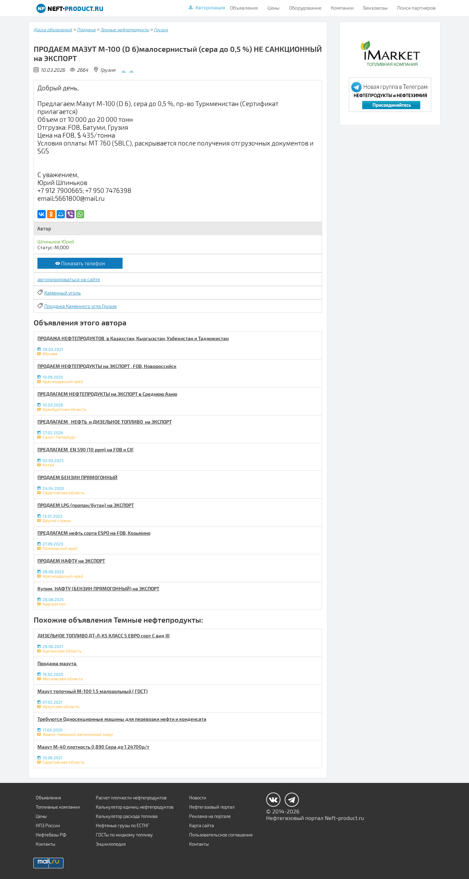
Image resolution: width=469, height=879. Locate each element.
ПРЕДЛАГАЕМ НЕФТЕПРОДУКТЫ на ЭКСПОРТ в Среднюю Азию (107, 394)
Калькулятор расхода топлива (127, 816)
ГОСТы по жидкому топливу (124, 834)
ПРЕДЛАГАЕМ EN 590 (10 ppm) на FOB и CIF (85, 449)
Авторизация (210, 7)
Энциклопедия (111, 844)
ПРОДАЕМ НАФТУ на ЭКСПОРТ (71, 561)
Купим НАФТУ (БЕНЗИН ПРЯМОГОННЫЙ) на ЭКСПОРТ (98, 588)
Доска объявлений (53, 29)
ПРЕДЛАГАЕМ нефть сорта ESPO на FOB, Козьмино (93, 533)
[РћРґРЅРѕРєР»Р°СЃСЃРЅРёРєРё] (51, 214)
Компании (342, 8)
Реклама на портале (210, 816)
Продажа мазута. (57, 663)
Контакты (45, 844)
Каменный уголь (62, 293)
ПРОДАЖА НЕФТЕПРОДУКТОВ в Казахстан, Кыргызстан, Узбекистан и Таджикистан (133, 338)
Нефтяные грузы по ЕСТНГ (122, 825)
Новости (197, 797)
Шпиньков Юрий (55, 241)
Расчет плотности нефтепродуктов (131, 797)
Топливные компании (58, 807)
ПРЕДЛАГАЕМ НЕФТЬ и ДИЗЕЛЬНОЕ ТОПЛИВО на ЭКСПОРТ (104, 422)
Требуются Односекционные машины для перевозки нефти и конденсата (121, 719)
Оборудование (305, 8)
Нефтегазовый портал (212, 807)
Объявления (244, 8)
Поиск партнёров (416, 8)
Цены (273, 8)
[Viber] (70, 214)
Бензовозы (375, 8)
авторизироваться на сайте (68, 279)
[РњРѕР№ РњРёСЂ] (61, 214)
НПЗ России (48, 825)
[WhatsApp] (80, 214)
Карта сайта (201, 825)
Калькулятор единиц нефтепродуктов (134, 807)
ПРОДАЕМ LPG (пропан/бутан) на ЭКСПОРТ (85, 505)
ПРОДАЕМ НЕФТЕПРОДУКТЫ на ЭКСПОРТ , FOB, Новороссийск (106, 366)
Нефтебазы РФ (51, 834)
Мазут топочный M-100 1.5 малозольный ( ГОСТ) (92, 691)
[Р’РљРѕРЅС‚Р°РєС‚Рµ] (41, 214)
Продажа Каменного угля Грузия (80, 306)
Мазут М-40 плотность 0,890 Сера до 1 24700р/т (93, 747)
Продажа (86, 29)
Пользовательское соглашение (221, 834)
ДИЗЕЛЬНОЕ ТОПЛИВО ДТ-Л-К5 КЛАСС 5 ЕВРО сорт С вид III (103, 635)
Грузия (161, 29)
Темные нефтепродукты (124, 29)
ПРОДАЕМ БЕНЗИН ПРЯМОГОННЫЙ (77, 477)
